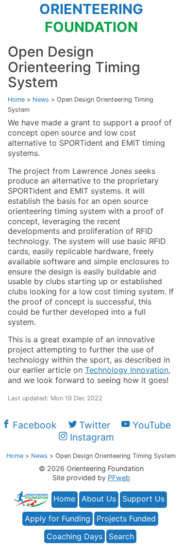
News (41, 99)
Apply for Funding (57, 518)
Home (64, 498)
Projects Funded (126, 518)
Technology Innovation (126, 370)
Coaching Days (74, 536)
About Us (99, 498)
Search (121, 536)
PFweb (119, 477)
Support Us (143, 498)
